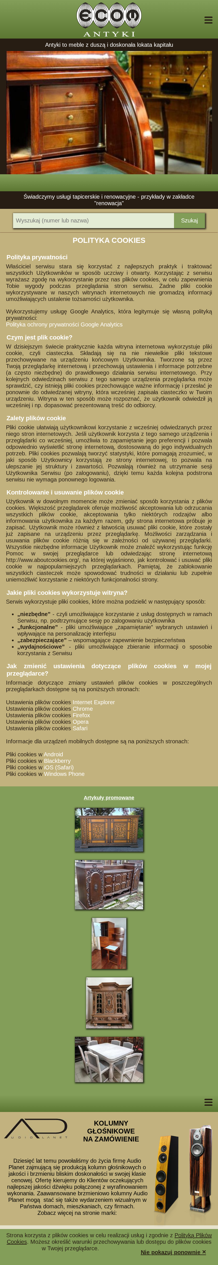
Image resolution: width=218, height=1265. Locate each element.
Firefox (81, 715)
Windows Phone (64, 774)
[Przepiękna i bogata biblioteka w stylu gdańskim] (109, 1002)
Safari (80, 728)
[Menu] (200, 20)
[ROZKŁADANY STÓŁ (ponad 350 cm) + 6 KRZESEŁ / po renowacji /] (109, 1059)
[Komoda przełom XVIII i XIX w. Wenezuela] (109, 830)
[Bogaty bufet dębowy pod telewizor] (109, 884)
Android (53, 754)
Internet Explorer (94, 702)
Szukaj (189, 220)
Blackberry (57, 761)
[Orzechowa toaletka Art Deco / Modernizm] (109, 943)
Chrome (83, 709)
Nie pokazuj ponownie (173, 1252)
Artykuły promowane (109, 798)
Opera (81, 722)
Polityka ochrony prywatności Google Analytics (64, 324)
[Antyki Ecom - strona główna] (109, 19)
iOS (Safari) (59, 767)
